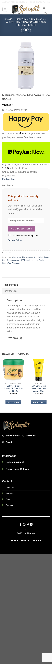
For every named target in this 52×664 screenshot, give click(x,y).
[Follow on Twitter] (28, 524)
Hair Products (40, 260)
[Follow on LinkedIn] (31, 524)
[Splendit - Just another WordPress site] (26, 9)
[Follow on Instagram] (24, 524)
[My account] (44, 7)
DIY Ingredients (27, 260)
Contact (9, 505)
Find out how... (9, 179)
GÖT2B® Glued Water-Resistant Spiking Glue (38, 388)
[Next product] (23, 30)
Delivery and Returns (17, 469)
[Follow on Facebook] (20, 524)
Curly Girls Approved (10, 260)
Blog (8, 499)
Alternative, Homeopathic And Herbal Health (30, 257)
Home (8, 19)
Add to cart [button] (13, 402)
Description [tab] (11, 285)
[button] (4, 9)
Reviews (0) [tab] (10, 291)
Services (10, 493)
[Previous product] (28, 30)
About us (10, 487)
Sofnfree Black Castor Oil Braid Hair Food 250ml (13, 388)
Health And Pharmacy (29, 19)
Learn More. (35, 137)
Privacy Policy (15, 240)
